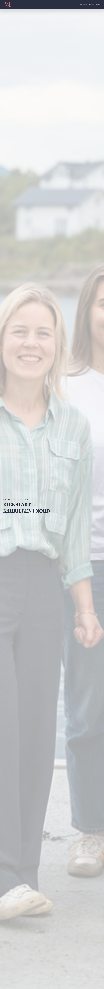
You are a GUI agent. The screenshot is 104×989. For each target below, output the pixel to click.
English (98, 5)
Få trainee (92, 5)
